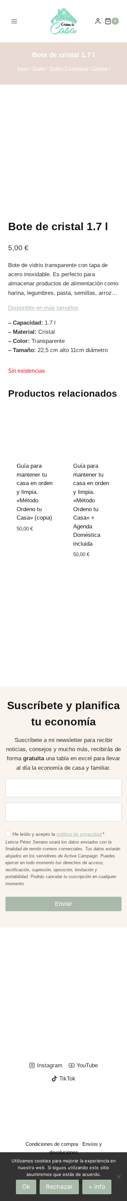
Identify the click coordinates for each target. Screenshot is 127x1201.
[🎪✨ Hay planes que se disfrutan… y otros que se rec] (31, 986)
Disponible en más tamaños (43, 308)
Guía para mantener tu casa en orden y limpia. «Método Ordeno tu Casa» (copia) (34, 492)
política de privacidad (79, 834)
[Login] (97, 21)
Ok (26, 1186)
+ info (96, 1186)
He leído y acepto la (58, 834)
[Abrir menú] (14, 21)
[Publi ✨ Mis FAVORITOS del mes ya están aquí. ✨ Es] (31, 949)
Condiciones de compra (51, 1144)
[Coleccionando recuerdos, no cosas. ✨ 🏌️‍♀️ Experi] (31, 1024)
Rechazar (59, 1186)
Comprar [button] (30, 548)
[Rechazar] (118, 1176)
